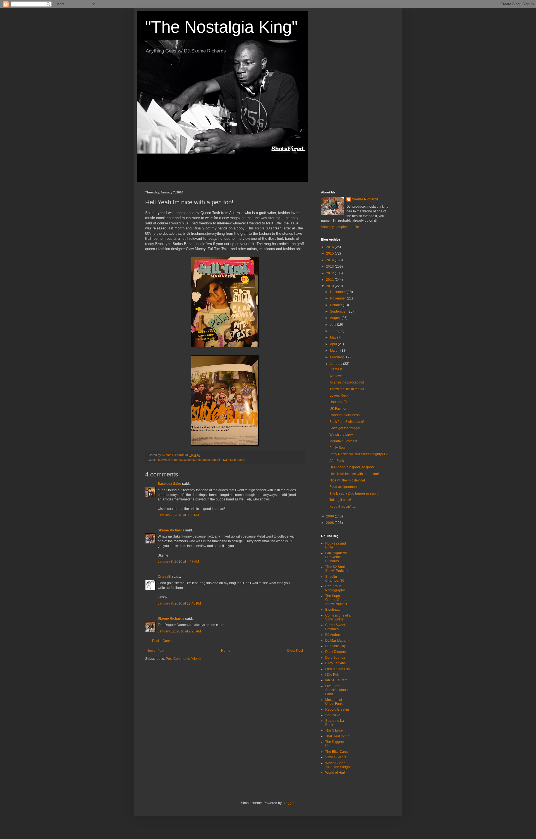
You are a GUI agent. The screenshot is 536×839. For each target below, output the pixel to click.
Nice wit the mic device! (347, 480)
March (335, 351)
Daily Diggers (335, 652)
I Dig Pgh (332, 675)
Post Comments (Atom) (183, 659)
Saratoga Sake (169, 484)
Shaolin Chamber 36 (334, 578)
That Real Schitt (337, 736)
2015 (330, 253)
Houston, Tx (338, 402)
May (333, 337)
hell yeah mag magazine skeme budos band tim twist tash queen (201, 459)
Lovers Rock (338, 395)
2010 (330, 286)
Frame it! (336, 369)
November (338, 298)
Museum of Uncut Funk (334, 702)
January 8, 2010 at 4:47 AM (178, 562)
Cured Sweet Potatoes (335, 627)
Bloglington (334, 610)
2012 (330, 273)
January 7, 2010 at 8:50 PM (178, 515)
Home (225, 651)
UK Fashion (338, 409)
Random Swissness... (345, 415)
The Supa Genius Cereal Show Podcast (336, 600)
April (334, 344)
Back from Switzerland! (346, 422)
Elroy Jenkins (335, 663)
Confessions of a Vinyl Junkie (338, 617)
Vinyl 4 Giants (335, 757)
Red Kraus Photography (335, 588)
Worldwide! (337, 376)
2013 (330, 267)
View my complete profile (340, 227)
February (337, 357)
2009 (330, 516)
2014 (330, 260)
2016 (330, 247)
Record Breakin (337, 709)
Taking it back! (340, 500)
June (334, 331)
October (336, 305)
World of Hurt (335, 773)
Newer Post (155, 651)
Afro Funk (336, 461)
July (333, 325)
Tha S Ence (334, 730)
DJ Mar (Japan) (337, 641)
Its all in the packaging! (346, 382)
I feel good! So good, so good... (352, 467)
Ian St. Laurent (336, 680)
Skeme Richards (171, 530)
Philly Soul (337, 448)
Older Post (295, 651)
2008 (330, 523)
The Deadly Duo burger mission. (354, 493)
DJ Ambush (334, 635)
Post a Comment (164, 641)
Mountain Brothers (343, 441)
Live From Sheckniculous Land (336, 690)
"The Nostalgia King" (221, 27)
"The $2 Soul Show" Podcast (336, 569)
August (335, 318)
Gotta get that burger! (345, 428)
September (339, 311)
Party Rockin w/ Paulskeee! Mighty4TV (358, 454)
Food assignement (343, 487)
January (336, 364)
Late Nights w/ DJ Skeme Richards (336, 557)
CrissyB (164, 577)
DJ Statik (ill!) (335, 646)
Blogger (288, 803)
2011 (330, 280)
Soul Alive (332, 715)
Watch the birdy (341, 435)
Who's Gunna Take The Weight (338, 765)
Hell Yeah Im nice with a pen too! (354, 474)
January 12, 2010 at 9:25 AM (179, 631)
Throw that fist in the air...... (349, 389)
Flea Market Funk (338, 669)
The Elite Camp (337, 752)
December (338, 292)
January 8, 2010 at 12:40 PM (179, 603)
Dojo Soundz (335, 658)
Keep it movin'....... (342, 507)
